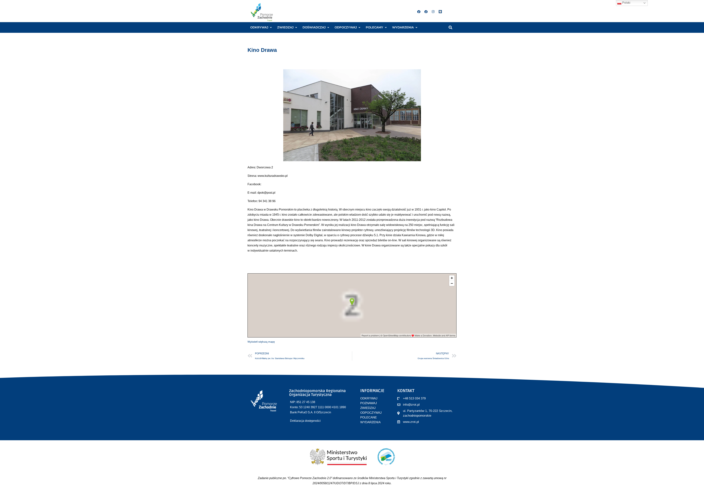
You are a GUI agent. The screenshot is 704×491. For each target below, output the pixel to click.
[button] (260, 27)
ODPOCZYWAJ (346, 27)
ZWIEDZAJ (285, 27)
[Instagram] (433, 11)
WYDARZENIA (403, 27)
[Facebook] (419, 11)
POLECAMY (374, 27)
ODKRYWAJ (259, 27)
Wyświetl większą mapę (261, 341)
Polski (626, 2)
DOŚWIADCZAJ (314, 27)
